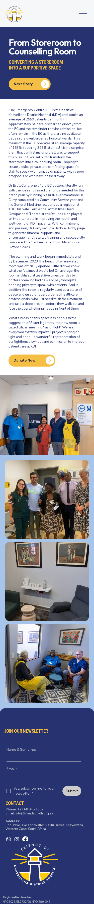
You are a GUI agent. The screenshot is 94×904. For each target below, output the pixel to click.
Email (12, 769)
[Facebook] (25, 839)
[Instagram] (17, 839)
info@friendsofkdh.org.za (34, 813)
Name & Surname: (21, 749)
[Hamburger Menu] (83, 13)
